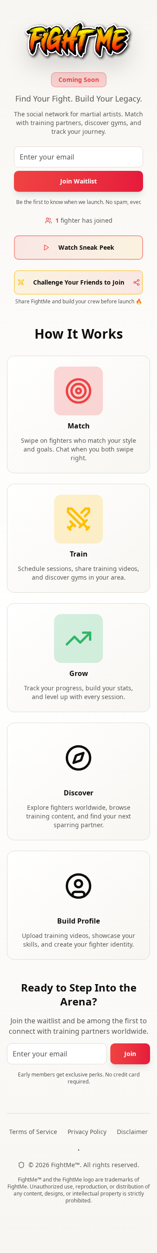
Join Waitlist (78, 181)
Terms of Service (33, 1131)
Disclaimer (132, 1131)
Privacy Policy (87, 1131)
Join (130, 1053)
